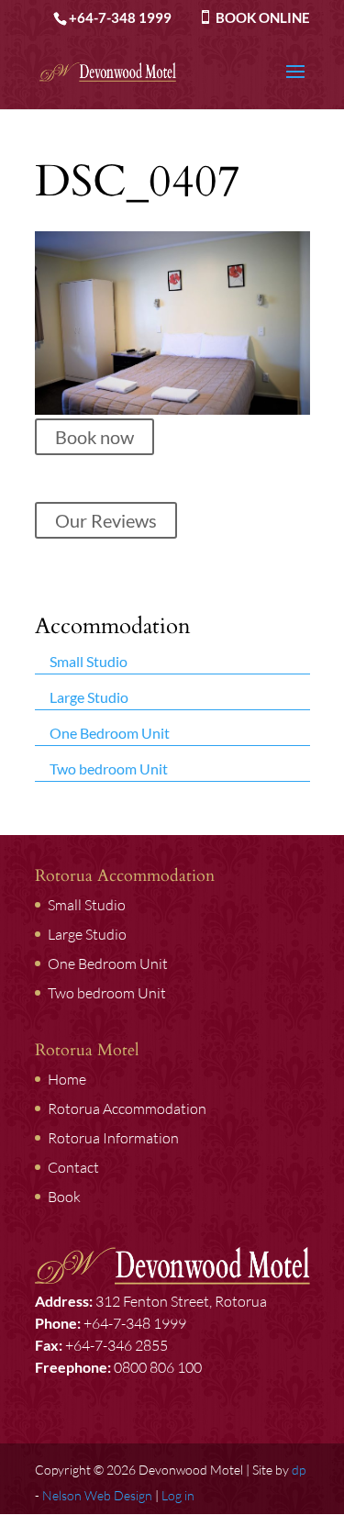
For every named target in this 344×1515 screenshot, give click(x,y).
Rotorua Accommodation (127, 1108)
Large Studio (89, 696)
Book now (94, 437)
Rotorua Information (113, 1138)
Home (67, 1079)
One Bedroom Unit (110, 732)
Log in (177, 1495)
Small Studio (89, 660)
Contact (73, 1167)
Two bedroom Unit (109, 767)
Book (64, 1196)
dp (298, 1469)
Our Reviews (106, 520)
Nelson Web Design (97, 1495)
